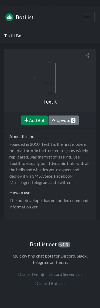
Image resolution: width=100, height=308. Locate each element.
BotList (24, 17)
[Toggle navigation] (87, 17)
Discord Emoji (31, 274)
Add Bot (36, 120)
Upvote (64, 120)
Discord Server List (64, 274)
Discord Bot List (50, 283)
